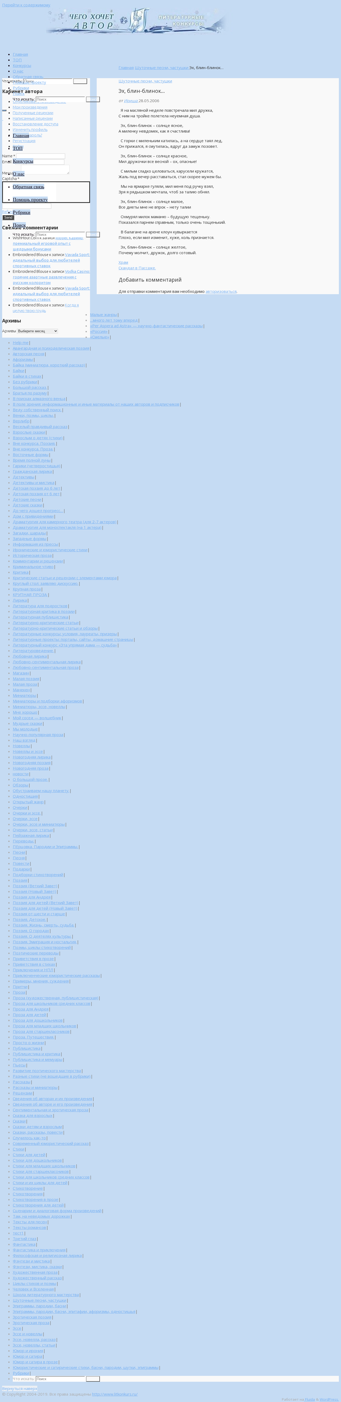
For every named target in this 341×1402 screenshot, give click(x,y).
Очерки (20, 807)
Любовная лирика (30, 656)
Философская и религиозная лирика (47, 1255)
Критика (21, 572)
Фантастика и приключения (39, 1249)
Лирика (20, 600)
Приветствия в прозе (33, 958)
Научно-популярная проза (38, 734)
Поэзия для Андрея (32, 897)
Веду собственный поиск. (37, 409)
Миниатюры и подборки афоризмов (47, 701)
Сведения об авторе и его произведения (52, 1104)
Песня (19, 857)
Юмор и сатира (27, 1356)
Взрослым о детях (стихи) (38, 437)
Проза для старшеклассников (41, 1031)
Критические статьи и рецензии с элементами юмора (65, 577)
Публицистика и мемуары (37, 1059)
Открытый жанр (28, 801)
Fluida (309, 1399)
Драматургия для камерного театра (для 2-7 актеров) (64, 521)
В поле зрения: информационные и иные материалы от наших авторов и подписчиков (96, 404)
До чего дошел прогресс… (38, 510)
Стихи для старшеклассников (41, 1171)
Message (11, 173)
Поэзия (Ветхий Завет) (35, 885)
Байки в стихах (27, 376)
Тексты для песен (30, 1221)
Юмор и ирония (28, 1350)
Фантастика (24, 1244)
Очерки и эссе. (27, 813)
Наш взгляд (24, 740)
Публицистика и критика (36, 1053)
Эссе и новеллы (27, 1333)
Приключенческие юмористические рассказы (56, 975)
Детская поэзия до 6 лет (36, 488)
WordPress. (329, 1399)
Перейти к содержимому (26, 4)
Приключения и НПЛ (33, 969)
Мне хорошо (25, 712)
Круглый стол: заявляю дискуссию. (45, 583)
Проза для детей (29, 1014)
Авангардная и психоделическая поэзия (51, 348)
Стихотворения (28, 1193)
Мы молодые (25, 729)
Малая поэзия (26, 678)
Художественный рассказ (37, 1277)
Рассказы (21, 1081)
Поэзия (20, 880)
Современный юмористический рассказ (51, 1143)
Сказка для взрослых (32, 1115)
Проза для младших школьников (44, 1025)
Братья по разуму (30, 393)
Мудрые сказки (27, 723)
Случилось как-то (29, 1137)
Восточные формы (30, 454)
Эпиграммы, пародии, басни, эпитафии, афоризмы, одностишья (74, 1311)
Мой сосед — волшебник (37, 717)
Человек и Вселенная (33, 1289)
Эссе (17, 1328)
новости (21, 773)
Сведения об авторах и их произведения (52, 1098)
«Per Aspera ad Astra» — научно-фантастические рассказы (146, 325)
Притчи (20, 986)
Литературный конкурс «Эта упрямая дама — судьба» (65, 645)
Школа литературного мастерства (46, 1294)
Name (8, 156)
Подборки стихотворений (38, 874)
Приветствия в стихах (34, 964)
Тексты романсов (29, 1227)
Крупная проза (27, 589)
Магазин (21, 673)
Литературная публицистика (40, 617)
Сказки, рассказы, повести (38, 1132)
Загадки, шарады (29, 533)
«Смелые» (99, 336)
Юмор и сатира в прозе (35, 1361)
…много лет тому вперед (114, 320)
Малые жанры (103, 314)
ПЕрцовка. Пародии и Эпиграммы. (45, 846)
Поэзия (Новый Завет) (34, 891)
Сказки (19, 1121)
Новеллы (21, 745)
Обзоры (20, 785)
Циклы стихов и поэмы (34, 1283)
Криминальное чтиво (33, 566)
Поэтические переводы (36, 953)
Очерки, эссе (25, 818)
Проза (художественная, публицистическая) (55, 997)
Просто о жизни (28, 1042)
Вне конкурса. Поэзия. (34, 443)
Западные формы (29, 538)
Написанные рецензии (33, 118)
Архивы (9, 331)
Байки (18, 370)
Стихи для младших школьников (44, 1165)
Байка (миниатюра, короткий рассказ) (49, 365)
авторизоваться (221, 291)
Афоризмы (23, 359)
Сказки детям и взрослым (37, 1126)
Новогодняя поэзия (32, 762)
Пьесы (19, 1065)
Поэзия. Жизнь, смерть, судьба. (43, 925)
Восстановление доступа (35, 124)
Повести (21, 863)
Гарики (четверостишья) (36, 465)
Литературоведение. (33, 650)
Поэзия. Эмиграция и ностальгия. (45, 941)
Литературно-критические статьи (46, 622)
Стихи (18, 1149)
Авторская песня (28, 353)
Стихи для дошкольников (37, 1160)
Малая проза (25, 684)
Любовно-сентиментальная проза (46, 667)
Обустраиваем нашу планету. (41, 790)
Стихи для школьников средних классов (51, 1177)
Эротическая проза (31, 1322)
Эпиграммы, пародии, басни (39, 1305)
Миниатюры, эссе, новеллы (39, 706)
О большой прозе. (30, 779)
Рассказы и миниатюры (35, 1087)
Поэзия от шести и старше (39, 913)
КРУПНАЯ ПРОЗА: (30, 594)
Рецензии (22, 1093)
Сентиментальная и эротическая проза (50, 1109)
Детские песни (27, 499)
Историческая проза (32, 555)
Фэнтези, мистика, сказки (37, 1266)
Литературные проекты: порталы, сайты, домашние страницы (73, 639)
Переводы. (23, 841)
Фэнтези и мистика (31, 1261)
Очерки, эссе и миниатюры (39, 824)
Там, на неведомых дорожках (41, 1216)
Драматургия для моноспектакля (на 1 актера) (57, 527)
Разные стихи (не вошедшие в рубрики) (52, 1076)
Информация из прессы (35, 544)
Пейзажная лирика (31, 835)
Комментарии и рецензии (38, 561)
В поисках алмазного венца (39, 398)
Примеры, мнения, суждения (41, 981)
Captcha (10, 178)
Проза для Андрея (30, 1009)
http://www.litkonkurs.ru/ (115, 1394)
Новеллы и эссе (28, 751)
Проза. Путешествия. (33, 1037)
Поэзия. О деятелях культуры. (42, 936)
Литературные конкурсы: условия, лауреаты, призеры (65, 633)
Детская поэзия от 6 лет (36, 493)
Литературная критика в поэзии (44, 611)
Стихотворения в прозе (35, 1199)
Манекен (21, 689)
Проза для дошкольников (38, 1020)
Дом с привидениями (33, 516)
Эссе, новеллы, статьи (34, 1345)
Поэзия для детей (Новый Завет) (45, 908)
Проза (19, 992)
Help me (21, 342)
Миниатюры (24, 695)
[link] (19, 93)
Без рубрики (25, 381)
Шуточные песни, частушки (162, 67)
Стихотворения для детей (38, 1205)
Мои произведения (30, 107)
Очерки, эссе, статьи (33, 829)
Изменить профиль (30, 129)
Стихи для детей (29, 1154)
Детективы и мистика (33, 482)
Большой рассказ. (30, 387)
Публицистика (26, 1048)
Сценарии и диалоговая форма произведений (57, 1210)
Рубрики (21, 1373)
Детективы (23, 477)
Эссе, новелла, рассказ (34, 1339)
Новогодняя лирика (32, 757)
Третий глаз (24, 1238)
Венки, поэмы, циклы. (33, 415)
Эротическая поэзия (32, 1317)
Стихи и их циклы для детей (40, 1182)
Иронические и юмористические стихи (50, 549)
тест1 (18, 1233)
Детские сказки (27, 505)
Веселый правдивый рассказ (40, 426)
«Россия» (99, 331)
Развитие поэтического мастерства (47, 1070)
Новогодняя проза (30, 768)
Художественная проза (35, 1272)
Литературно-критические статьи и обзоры (55, 628)
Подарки (21, 869)
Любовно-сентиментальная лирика (47, 661)
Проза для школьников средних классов (51, 1003)
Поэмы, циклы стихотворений (42, 947)
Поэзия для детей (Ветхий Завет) (45, 902)
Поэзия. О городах (31, 930)
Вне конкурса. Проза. (33, 449)
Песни (19, 852)
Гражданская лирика (32, 471)
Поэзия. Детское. (29, 919)
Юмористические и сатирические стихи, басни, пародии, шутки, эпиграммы (86, 1367)
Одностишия (25, 796)
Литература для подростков (40, 605)
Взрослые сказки (29, 432)
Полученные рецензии (33, 112)
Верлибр (21, 421)
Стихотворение (28, 1188)
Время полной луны (32, 460)
